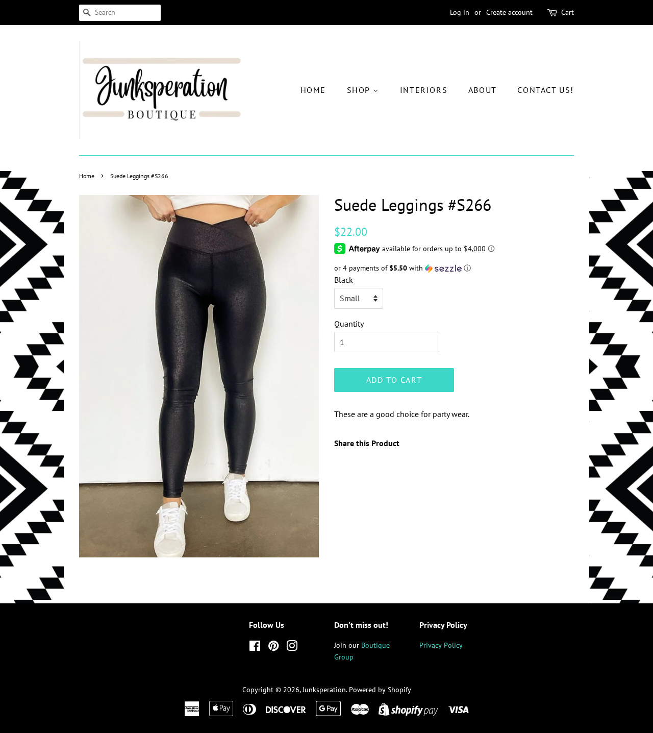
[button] (454, 268)
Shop (360, 90)
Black (343, 280)
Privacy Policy (441, 645)
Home (313, 90)
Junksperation (324, 689)
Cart (567, 12)
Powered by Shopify (380, 689)
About (482, 90)
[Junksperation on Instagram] (291, 647)
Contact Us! (545, 90)
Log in (459, 12)
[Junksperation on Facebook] (255, 647)
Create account (509, 12)
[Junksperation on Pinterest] (273, 647)
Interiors (423, 90)
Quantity (349, 324)
